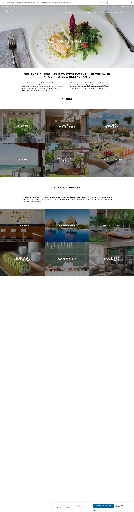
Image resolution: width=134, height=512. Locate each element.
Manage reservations (95, 6)
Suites (75, 12)
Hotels (10, 6)
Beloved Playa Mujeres (17, 6)
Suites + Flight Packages (120, 506)
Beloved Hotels (5, 6)
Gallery (82, 12)
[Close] (131, 2)
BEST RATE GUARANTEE (102, 510)
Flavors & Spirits (101, 12)
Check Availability (103, 505)
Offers (68, 12)
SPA (111, 12)
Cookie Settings (103, 2)
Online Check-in (104, 6)
